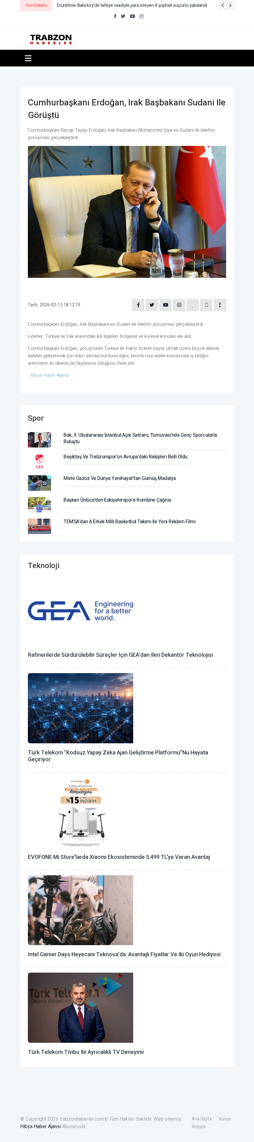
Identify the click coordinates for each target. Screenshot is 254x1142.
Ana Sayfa (202, 1119)
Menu (29, 58)
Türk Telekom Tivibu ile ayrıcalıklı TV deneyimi (86, 1052)
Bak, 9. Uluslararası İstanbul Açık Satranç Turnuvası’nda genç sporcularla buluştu (140, 438)
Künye (225, 1119)
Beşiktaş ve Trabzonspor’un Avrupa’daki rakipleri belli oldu (125, 457)
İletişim (199, 1126)
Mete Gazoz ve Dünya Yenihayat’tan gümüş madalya (120, 478)
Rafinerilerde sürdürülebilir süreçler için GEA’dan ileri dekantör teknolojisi (120, 655)
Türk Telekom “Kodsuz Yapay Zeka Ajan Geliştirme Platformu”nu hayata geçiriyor (118, 756)
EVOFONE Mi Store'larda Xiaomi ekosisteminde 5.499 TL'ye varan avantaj (119, 857)
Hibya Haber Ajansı (40, 1126)
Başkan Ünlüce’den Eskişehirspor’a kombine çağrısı (117, 500)
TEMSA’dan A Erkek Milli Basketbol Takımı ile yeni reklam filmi (129, 521)
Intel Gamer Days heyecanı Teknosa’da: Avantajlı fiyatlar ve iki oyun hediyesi (124, 954)
